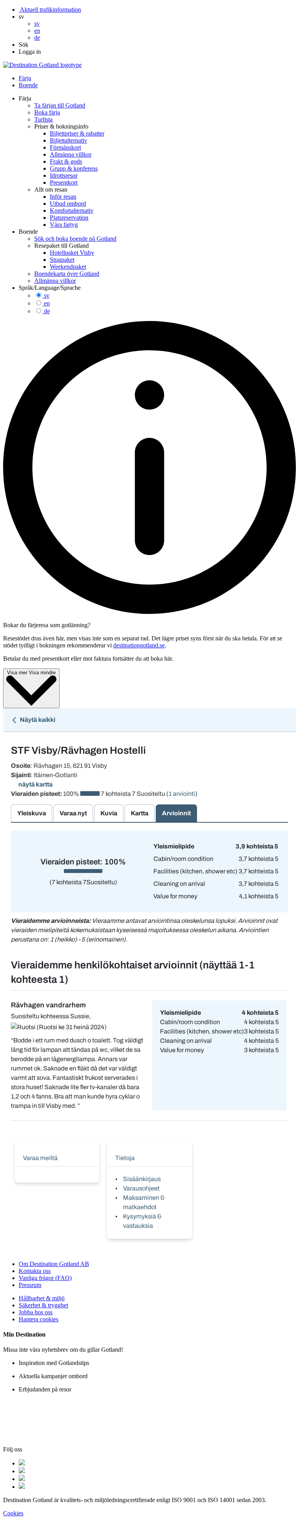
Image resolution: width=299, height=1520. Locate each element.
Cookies (13, 1513)
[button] (21, 16)
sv (46, 295)
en (47, 303)
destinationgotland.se (139, 645)
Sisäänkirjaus (142, 1179)
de (47, 311)
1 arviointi (182, 793)
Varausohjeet (141, 1188)
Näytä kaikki (37, 719)
